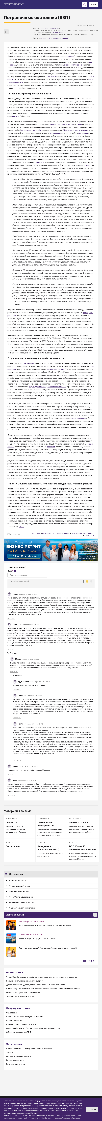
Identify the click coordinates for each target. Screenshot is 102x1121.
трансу (88, 165)
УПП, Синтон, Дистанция (21, 897)
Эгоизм (9, 1052)
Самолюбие (11, 1013)
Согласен (92, 1109)
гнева (79, 124)
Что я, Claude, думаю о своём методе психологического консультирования (41, 977)
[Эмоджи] (87, 581)
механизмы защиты (55, 369)
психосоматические (73, 65)
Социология (90, 535)
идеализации (56, 133)
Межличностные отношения (75, 130)
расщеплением (79, 418)
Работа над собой (17, 880)
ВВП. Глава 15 (48, 533)
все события (89, 961)
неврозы (70, 56)
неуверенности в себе (31, 130)
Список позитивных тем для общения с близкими (29, 1048)
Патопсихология (62, 533)
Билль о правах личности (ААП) (21, 1024)
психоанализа (28, 363)
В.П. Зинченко (57, 32)
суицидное (39, 162)
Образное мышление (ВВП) (18, 1032)
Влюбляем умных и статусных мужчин (24, 1016)
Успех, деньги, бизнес (19, 886)
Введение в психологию (49, 28)
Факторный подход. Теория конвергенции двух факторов (33, 1028)
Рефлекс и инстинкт (15, 1064)
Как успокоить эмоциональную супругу (25, 981)
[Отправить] (91, 581)
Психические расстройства (83, 533)
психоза (15, 116)
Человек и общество (18, 891)
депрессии (55, 124)
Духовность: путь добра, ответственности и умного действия (35, 985)
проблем (51, 447)
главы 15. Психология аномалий (54, 38)
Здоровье (36, 533)
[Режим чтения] (6, 31)
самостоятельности (57, 387)
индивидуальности (37, 387)
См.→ (21, 527)
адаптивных (50, 76)
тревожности (67, 124)
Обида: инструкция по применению (23, 992)
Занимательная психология (22, 908)
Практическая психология (21, 902)
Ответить (11, 619)
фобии (85, 312)
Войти (93, 4)
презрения (83, 133)
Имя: (11, 571)
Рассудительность (15, 1020)
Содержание (16, 874)
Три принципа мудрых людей (20, 996)
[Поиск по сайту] (84, 4)
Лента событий (15, 914)
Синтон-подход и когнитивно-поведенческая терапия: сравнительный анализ (43, 988)
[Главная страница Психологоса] (15, 4)
